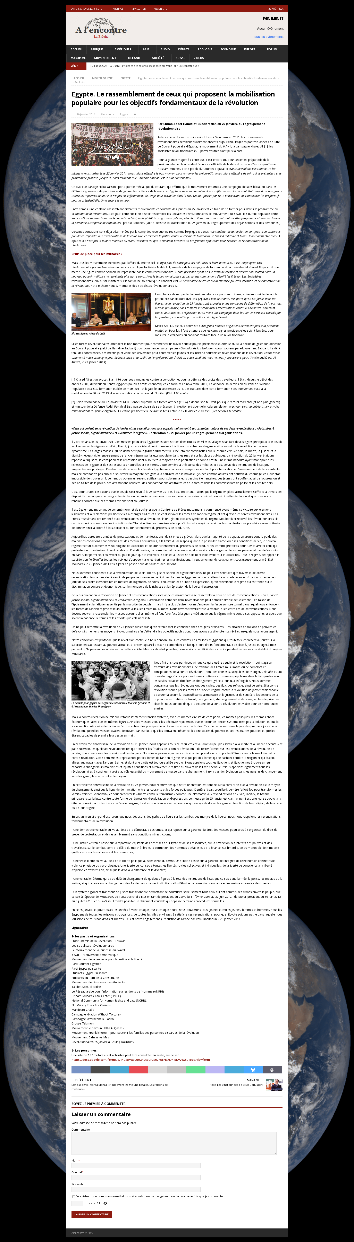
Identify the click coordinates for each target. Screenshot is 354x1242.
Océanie (134, 58)
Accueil (76, 49)
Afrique (97, 49)
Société (158, 58)
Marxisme (78, 58)
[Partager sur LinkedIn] (119, 1070)
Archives (118, 8)
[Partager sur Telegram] (234, 1070)
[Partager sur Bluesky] (253, 1070)
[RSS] (284, 66)
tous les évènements (269, 36)
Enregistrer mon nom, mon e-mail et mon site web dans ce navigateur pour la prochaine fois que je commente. (150, 1196)
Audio (165, 49)
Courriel (76, 1172)
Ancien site (160, 8)
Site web (77, 1184)
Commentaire (80, 1129)
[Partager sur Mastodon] (215, 1070)
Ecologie (205, 49)
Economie (228, 49)
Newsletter (139, 8)
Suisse (180, 58)
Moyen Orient (105, 58)
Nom (74, 1160)
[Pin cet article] (138, 1070)
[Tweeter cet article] (100, 1070)
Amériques (123, 49)
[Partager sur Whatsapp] (195, 1070)
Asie (146, 49)
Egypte (124, 114)
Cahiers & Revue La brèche (86, 8)
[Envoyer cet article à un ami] (157, 1070)
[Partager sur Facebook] (81, 1070)
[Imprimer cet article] (176, 1070)
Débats (183, 49)
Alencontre (107, 114)
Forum (272, 49)
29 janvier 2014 (86, 114)
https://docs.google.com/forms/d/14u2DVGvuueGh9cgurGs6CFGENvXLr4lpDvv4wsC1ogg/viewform (140, 1060)
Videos (199, 58)
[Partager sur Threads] (272, 1070)
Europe (249, 49)
